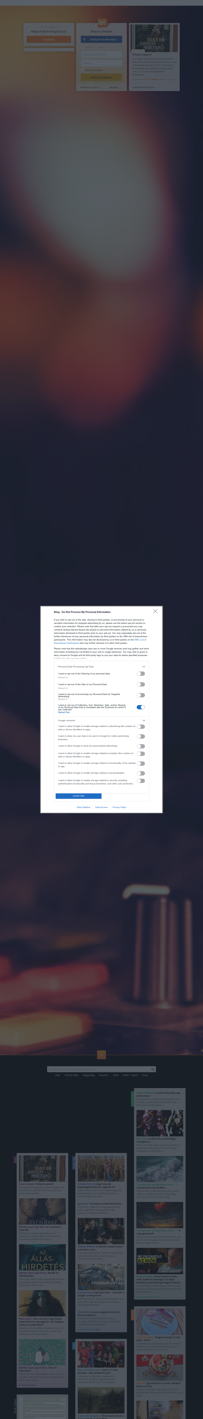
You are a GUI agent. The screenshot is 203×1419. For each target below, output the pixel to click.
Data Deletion (83, 807)
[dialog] (101, 709)
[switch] (141, 673)
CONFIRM (79, 796)
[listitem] (101, 666)
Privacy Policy (119, 807)
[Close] (156, 612)
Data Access (101, 807)
